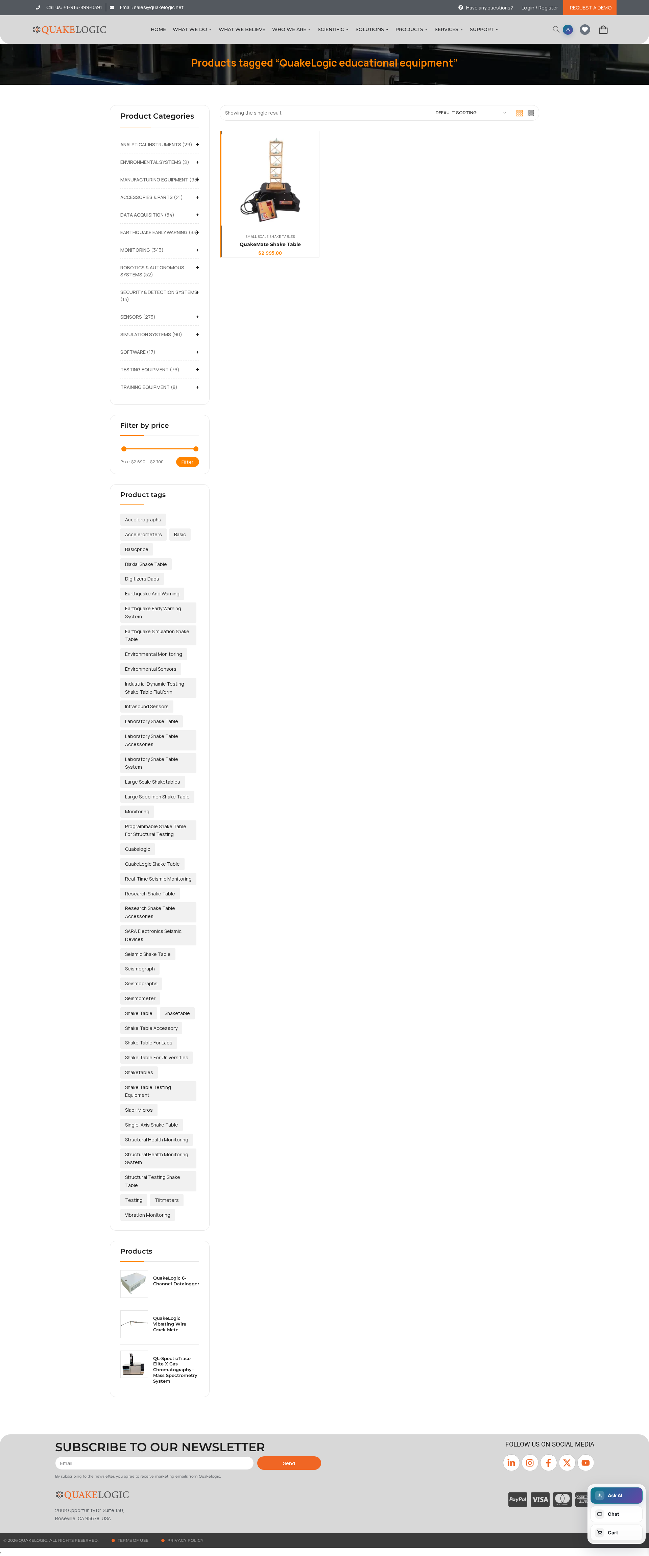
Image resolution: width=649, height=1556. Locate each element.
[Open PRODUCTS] (426, 29)
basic (180, 534)
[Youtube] (585, 1462)
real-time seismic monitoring (158, 878)
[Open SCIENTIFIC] (347, 29)
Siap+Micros (139, 1110)
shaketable (177, 1013)
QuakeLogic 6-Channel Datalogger (176, 1280)
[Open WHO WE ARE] (309, 29)
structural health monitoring (156, 1139)
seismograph (140, 968)
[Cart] (603, 30)
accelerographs (143, 519)
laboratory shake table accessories (151, 740)
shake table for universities (156, 1057)
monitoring (137, 811)
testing (134, 1200)
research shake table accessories (150, 912)
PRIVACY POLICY (185, 1540)
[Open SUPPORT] (496, 29)
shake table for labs (148, 1042)
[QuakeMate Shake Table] (270, 180)
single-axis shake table (151, 1124)
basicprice (136, 549)
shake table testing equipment (148, 1091)
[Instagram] (530, 1462)
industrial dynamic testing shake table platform (154, 688)
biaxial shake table (146, 564)
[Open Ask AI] (568, 30)
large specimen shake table (157, 796)
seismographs (141, 983)
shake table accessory (151, 1028)
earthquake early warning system (153, 612)
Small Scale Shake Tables (270, 236)
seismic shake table (148, 954)
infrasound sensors (147, 706)
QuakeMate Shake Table (270, 244)
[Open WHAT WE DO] (210, 29)
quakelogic (137, 849)
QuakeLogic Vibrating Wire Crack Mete (169, 1323)
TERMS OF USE (133, 1540)
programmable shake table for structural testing (155, 830)
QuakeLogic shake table (152, 864)
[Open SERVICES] (461, 29)
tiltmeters (167, 1200)
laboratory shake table (151, 721)
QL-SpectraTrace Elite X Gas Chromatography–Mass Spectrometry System (175, 1370)
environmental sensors (150, 669)
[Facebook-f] (548, 1462)
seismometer (140, 998)
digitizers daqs (142, 578)
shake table (138, 1013)
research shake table (150, 893)
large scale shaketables (152, 782)
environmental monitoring (153, 654)
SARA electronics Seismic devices (153, 935)
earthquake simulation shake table (157, 635)
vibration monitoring (147, 1215)
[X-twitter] (567, 1462)
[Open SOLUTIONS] (387, 29)
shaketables (139, 1072)
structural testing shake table (152, 1181)
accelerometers (143, 534)
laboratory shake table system (151, 763)
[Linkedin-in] (511, 1462)
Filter (188, 462)
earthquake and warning (152, 593)
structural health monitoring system (156, 1158)
